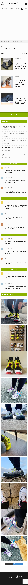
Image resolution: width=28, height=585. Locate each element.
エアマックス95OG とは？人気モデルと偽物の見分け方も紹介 (15, 171)
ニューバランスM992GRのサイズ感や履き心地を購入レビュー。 (15, 277)
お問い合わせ (19, 576)
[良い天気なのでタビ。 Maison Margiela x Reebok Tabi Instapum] (14, 311)
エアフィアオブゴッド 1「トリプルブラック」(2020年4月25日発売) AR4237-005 (20, 65)
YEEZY (17, 8)
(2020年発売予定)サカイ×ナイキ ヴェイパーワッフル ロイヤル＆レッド (13, 155)
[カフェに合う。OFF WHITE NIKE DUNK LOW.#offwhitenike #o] (14, 522)
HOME (3, 41)
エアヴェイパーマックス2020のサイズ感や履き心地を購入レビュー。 (14, 141)
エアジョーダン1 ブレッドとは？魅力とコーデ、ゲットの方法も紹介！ (16, 228)
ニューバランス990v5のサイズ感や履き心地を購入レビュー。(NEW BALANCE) (15, 287)
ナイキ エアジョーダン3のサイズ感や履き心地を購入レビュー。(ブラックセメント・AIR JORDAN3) (16, 207)
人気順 (6, 53)
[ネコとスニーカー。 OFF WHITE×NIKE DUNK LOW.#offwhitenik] (14, 548)
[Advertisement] (14, 25)
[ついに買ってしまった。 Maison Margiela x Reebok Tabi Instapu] (14, 364)
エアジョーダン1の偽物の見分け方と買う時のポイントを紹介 (16, 217)
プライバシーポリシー (14, 577)
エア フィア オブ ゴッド (17, 41)
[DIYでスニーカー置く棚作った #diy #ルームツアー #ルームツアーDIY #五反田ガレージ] (14, 338)
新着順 (2, 53)
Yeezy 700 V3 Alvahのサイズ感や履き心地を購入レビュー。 (15, 242)
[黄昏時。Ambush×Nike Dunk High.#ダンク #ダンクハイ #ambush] (14, 443)
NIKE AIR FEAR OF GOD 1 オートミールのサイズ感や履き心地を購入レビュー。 (20, 83)
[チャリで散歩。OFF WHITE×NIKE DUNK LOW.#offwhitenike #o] (14, 390)
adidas (26, 8)
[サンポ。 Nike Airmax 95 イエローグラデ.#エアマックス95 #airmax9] (14, 417)
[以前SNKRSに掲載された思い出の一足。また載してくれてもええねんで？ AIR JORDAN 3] (14, 496)
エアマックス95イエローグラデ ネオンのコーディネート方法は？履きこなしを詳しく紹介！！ (15, 191)
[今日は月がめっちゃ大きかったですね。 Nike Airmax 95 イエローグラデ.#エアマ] (14, 469)
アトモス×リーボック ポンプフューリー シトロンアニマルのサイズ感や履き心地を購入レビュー (13, 127)
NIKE (22, 8)
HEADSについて (10, 576)
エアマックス (4, 8)
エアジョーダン (11, 8)
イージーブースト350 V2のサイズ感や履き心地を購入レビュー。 (15, 262)
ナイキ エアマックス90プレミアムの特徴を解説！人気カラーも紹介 (15, 181)
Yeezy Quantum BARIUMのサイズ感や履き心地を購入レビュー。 (13, 148)
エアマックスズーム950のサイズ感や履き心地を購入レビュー (14, 134)
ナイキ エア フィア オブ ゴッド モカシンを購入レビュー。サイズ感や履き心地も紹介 (20, 101)
